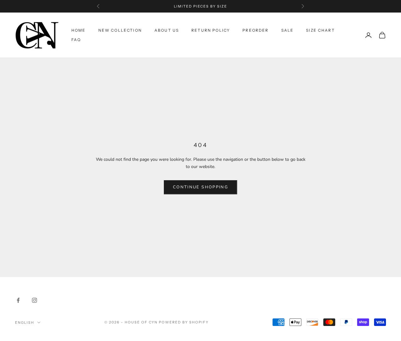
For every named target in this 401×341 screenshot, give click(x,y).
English (24, 322)
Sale (287, 30)
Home (78, 30)
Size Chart (320, 30)
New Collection (120, 30)
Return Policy (210, 30)
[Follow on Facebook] (18, 300)
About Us (166, 30)
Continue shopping (200, 187)
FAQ (76, 39)
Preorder (255, 30)
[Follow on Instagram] (34, 300)
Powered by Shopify (184, 322)
